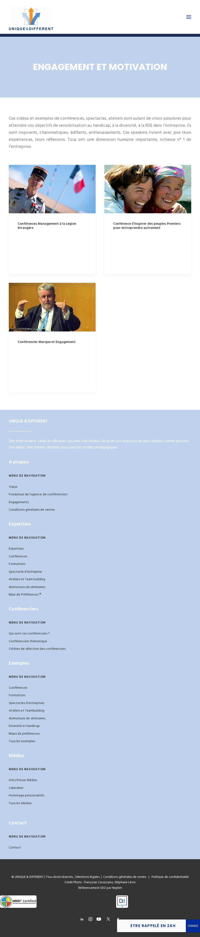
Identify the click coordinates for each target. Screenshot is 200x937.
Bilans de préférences (24, 733)
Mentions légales (88, 877)
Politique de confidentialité (169, 877)
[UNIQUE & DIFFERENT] (31, 17)
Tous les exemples (22, 741)
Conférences (18, 556)
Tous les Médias (20, 803)
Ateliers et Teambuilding (26, 710)
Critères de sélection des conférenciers (37, 648)
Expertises (16, 548)
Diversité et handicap (24, 726)
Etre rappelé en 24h (153, 925)
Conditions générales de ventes (32, 509)
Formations (17, 564)
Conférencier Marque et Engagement (47, 342)
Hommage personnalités (26, 795)
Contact (15, 847)
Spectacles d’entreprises (26, 703)
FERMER (193, 926)
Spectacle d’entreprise (25, 571)
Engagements (19, 502)
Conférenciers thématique (28, 641)
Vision (13, 487)
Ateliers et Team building (27, 579)
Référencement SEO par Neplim (100, 888)
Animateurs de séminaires (27, 587)
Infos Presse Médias (23, 780)
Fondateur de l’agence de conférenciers (38, 494)
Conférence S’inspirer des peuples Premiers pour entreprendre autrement (147, 226)
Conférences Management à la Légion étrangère (47, 226)
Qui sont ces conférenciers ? (29, 633)
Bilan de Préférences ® (25, 594)
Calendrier (16, 788)
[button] (189, 17)
